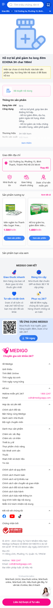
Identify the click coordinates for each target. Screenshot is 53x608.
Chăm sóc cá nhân (11, 438)
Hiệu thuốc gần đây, (36, 582)
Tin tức (5, 463)
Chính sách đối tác (11, 409)
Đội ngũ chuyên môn (12, 422)
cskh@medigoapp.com (39, 397)
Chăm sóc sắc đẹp (11, 434)
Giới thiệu (7, 369)
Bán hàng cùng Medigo (14, 413)
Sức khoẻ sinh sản (11, 450)
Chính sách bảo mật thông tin (17, 495)
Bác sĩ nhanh (34, 585)
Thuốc (5, 454)
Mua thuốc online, (30, 579)
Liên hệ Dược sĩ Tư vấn (26, 602)
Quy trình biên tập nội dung (16, 499)
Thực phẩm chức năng (13, 446)
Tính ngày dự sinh (11, 377)
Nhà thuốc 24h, (19, 582)
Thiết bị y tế (8, 442)
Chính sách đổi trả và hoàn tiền (18, 487)
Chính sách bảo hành (13, 491)
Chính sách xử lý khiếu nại (15, 479)
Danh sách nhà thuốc (13, 418)
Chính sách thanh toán (13, 475)
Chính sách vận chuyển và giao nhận (20, 483)
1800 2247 (45, 393)
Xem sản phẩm (14, 238)
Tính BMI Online (10, 373)
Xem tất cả (46, 195)
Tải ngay (30, 338)
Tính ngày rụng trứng (13, 381)
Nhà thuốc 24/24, (13, 579)
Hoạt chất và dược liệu (13, 458)
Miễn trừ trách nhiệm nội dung (17, 504)
